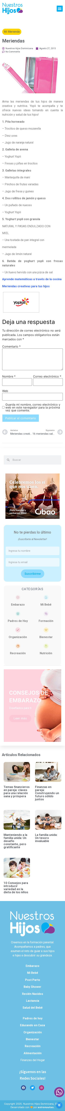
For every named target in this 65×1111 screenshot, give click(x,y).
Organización (18, 637)
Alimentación (33, 1053)
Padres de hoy (32, 1018)
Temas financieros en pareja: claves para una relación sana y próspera (17, 791)
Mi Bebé (45, 604)
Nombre (9, 376)
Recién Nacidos (32, 994)
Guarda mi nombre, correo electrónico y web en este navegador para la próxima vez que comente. (32, 407)
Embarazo (18, 604)
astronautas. (46, 1107)
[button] (60, 9)
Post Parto (32, 980)
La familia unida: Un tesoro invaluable (46, 838)
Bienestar (46, 637)
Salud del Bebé (33, 1007)
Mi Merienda (12, 31)
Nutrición (46, 653)
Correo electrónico (47, 376)
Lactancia (32, 1000)
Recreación (18, 653)
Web (5, 390)
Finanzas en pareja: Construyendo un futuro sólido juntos (47, 793)
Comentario (11, 346)
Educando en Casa (32, 1025)
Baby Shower (32, 987)
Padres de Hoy (18, 621)
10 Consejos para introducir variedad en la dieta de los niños (16, 887)
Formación (46, 621)
